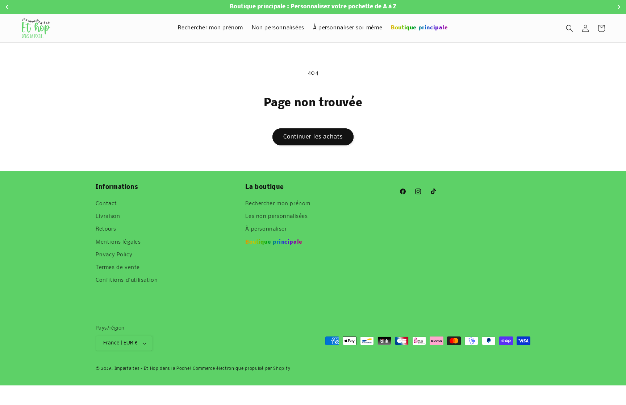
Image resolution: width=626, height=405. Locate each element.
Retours (106, 229)
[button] (569, 28)
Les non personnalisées (276, 216)
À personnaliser (266, 229)
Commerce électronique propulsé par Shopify (241, 369)
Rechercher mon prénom (277, 204)
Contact (106, 204)
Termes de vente (118, 267)
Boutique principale (273, 242)
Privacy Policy (114, 255)
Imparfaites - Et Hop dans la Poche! (153, 369)
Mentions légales (118, 242)
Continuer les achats (313, 137)
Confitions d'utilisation (127, 280)
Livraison (108, 216)
